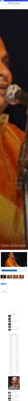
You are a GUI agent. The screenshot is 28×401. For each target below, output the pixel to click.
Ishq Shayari (17, 348)
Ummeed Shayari (11, 370)
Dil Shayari (17, 340)
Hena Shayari (11, 348)
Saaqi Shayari (17, 362)
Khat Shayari (17, 360)
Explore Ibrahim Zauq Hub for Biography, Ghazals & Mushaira (9, 270)
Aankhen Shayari (11, 335)
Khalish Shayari (17, 350)
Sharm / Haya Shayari (17, 365)
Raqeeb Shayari (11, 362)
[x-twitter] (24, 0)
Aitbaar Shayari (11, 337)
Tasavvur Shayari (11, 368)
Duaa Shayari (11, 343)
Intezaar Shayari (11, 350)
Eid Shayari (11, 345)
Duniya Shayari (17, 343)
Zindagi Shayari (11, 373)
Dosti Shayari (17, 342)
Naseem (11, 247)
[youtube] (23, 0)
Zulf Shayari (17, 373)
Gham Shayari (17, 345)
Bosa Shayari (11, 340)
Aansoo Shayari (17, 335)
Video (15, 243)
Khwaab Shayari (17, 353)
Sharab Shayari (11, 365)
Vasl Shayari (17, 370)
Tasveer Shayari (17, 368)
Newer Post (12, 310)
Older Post (15, 310)
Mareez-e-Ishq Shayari (11, 357)
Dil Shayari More (11, 342)
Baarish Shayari (17, 337)
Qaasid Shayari (11, 360)
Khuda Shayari (13, 323)
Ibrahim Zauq (12, 243)
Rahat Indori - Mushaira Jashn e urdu (15, 400)
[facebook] (26, 0)
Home (1, 250)
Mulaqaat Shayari (17, 356)
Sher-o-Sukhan (14, 3)
